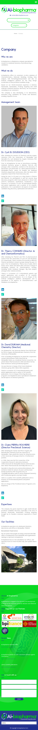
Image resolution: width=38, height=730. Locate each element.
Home (15, 33)
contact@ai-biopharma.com (20, 15)
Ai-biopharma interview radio (9, 644)
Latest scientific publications (9, 664)
